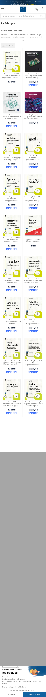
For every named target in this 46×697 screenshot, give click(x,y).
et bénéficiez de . (23, 3)
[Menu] (2, 9)
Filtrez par (10, 45)
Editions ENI (23, 9)
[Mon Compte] (43, 9)
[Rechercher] (41, 16)
